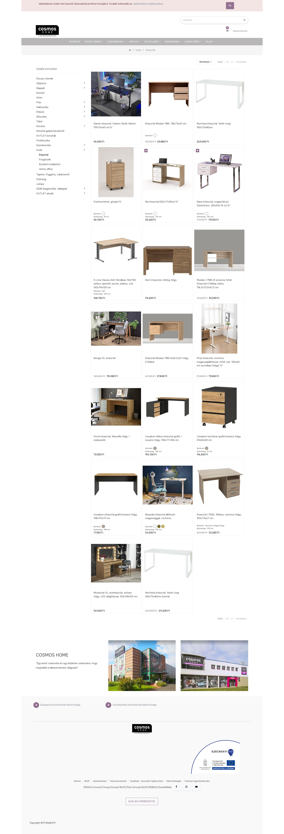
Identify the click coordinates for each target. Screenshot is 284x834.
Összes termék (44, 78)
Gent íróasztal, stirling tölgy (161, 280)
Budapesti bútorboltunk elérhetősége (60, 705)
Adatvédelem (100, 781)
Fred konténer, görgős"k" (108, 201)
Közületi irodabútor (49, 164)
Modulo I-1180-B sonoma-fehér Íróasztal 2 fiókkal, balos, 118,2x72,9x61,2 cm (214, 284)
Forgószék (45, 159)
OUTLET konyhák (46, 135)
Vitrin (39, 97)
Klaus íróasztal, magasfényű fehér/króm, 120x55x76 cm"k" (213, 203)
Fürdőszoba (43, 140)
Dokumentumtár (118, 781)
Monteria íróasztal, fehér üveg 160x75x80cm (214, 125)
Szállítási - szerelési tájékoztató (146, 781)
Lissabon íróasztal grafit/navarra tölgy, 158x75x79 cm (115, 516)
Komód (40, 92)
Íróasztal (43, 154)
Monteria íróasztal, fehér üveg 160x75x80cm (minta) (162, 594)
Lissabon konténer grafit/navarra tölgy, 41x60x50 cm (219, 438)
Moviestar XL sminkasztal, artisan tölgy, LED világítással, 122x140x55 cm (115, 594)
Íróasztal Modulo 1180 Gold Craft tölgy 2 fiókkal (167, 360)
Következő (241, 62)
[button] (205, 62)
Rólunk (77, 781)
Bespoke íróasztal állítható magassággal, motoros (160, 516)
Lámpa (40, 184)
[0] (227, 31)
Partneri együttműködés (197, 781)
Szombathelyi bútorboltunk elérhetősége (135, 705)
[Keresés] (192, 60)
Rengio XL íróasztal (105, 358)
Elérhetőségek (173, 781)
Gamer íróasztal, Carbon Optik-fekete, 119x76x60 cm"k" (115, 125)
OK (230, 5)
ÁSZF (87, 781)
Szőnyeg (41, 179)
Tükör (39, 121)
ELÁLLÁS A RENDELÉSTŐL (142, 801)
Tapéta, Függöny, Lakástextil (52, 174)
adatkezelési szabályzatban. (148, 3)
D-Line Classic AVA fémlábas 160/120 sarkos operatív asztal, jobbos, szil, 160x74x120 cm (115, 284)
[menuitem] (75, 41)
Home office (46, 169)
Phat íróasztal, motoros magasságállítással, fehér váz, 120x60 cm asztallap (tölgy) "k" (218, 362)
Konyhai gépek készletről (50, 131)
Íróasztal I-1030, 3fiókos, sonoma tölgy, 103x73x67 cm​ (219, 516)
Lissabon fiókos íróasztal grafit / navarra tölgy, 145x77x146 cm (163, 438)
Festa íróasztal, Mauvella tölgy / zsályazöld (112, 438)
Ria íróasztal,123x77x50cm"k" (161, 201)
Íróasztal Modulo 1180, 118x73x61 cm (165, 123)
